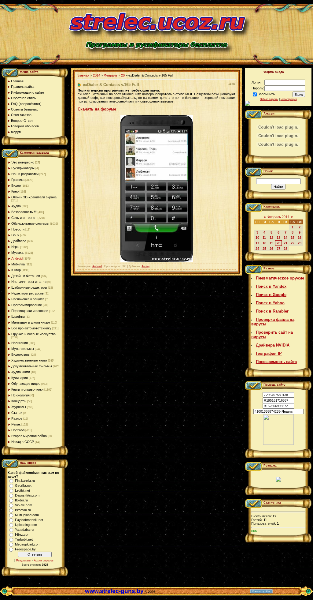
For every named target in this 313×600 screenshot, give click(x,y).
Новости (17, 229)
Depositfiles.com (27, 495)
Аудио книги (20, 372)
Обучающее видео (25, 383)
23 (299, 243)
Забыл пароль (269, 99)
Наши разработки (25, 174)
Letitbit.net (22, 490)
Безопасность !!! (24, 212)
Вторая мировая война (29, 436)
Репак (15, 424)
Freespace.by (25, 549)
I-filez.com (22, 534)
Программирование (26, 305)
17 (257, 243)
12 (271, 237)
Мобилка (18, 264)
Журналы (18, 407)
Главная (83, 75)
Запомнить (266, 94)
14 (285, 237)
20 (123, 75)
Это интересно (22, 162)
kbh (254, 531)
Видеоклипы (20, 354)
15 (292, 237)
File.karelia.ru (25, 480)
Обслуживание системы (30, 223)
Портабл (17, 430)
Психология (20, 395)
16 (299, 237)
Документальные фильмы (31, 366)
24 (257, 248)
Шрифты (18, 316)
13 (278, 237)
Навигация (19, 343)
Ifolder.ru (21, 500)
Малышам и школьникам (30, 322)
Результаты (23, 560)
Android (17, 258)
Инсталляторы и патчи (28, 281)
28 (285, 248)
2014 (96, 75)
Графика (17, 180)
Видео (16, 185)
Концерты (18, 401)
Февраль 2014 (278, 217)
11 (264, 237)
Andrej (145, 266)
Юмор (16, 270)
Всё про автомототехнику (31, 328)
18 (264, 243)
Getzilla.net (23, 485)
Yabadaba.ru (24, 529)
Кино (15, 191)
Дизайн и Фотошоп (25, 276)
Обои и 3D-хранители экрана (34, 197)
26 (271, 248)
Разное (16, 418)
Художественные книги (29, 360)
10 (257, 237)
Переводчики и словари (29, 311)
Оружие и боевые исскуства (33, 334)
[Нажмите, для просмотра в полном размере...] (156, 260)
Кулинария (19, 378)
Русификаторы (23, 168)
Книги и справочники (27, 389)
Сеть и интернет (24, 217)
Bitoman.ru (23, 510)
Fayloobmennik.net (29, 520)
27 (278, 248)
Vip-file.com (23, 505)
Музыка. (17, 252)
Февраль (110, 75)
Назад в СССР (22, 442)
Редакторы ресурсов (27, 293)
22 (292, 243)
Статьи (16, 412)
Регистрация (289, 99)
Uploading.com (26, 525)
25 (264, 248)
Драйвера (18, 241)
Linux (15, 235)
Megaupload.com (27, 544)
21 (285, 243)
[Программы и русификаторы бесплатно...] (278, 443)
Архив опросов (43, 560)
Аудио (16, 206)
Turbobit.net (24, 539)
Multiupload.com (27, 515)
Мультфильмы (22, 349)
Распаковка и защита (27, 299)
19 (271, 243)
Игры (15, 247)
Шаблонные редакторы (29, 287)
